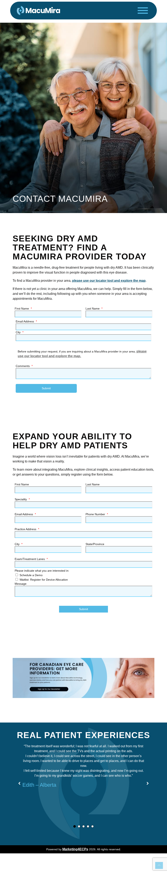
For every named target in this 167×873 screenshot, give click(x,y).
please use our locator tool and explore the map (109, 280)
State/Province (95, 544)
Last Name (94, 308)
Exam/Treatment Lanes (31, 559)
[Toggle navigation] (142, 10)
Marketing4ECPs (75, 849)
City (19, 332)
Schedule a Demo (31, 575)
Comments (24, 366)
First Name (23, 308)
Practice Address (27, 529)
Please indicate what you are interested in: (42, 570)
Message (20, 583)
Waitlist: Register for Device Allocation (43, 579)
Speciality (22, 499)
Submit (46, 388)
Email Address (26, 321)
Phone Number (97, 514)
